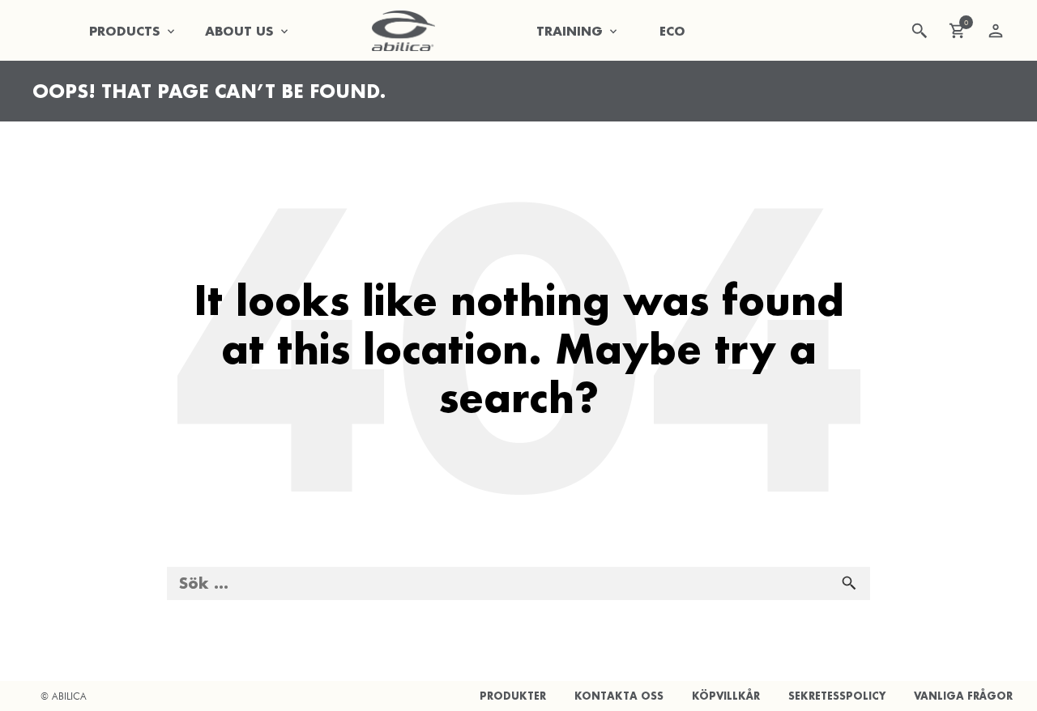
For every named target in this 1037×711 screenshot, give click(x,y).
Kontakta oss (619, 696)
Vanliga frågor (963, 696)
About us (239, 31)
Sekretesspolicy (837, 696)
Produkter (513, 696)
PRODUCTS (124, 31)
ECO (672, 31)
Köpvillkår (726, 696)
